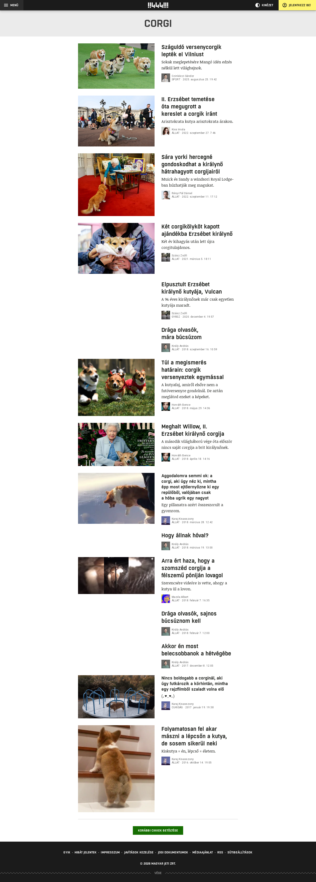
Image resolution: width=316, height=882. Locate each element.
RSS (220, 852)
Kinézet (267, 5)
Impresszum (110, 852)
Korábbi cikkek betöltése (158, 830)
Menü (14, 5)
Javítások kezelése (139, 852)
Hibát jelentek (86, 852)
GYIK (66, 852)
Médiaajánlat (202, 852)
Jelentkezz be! (300, 5)
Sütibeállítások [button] (240, 852)
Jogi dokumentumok (173, 852)
